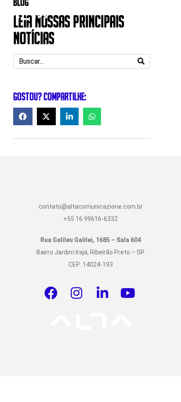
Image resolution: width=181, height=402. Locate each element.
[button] (23, 116)
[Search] (141, 61)
